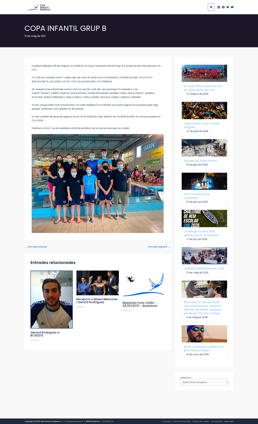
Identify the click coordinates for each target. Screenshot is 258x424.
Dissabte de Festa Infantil (200, 161)
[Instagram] (218, 7)
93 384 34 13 (108, 421)
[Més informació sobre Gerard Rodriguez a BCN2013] (51, 299)
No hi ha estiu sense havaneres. (197, 196)
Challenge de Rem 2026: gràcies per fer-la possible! (201, 233)
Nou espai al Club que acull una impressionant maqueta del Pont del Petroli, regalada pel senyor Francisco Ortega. (202, 307)
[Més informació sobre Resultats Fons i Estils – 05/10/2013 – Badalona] (144, 284)
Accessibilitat (216, 421)
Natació (34, 340)
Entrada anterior (36, 247)
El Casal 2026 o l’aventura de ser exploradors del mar (202, 88)
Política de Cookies (200, 421)
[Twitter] (227, 7)
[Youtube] (232, 7)
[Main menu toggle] (211, 7)
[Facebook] (223, 7)
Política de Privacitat (182, 421)
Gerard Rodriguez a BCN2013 (44, 333)
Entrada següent (159, 247)
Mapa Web (229, 421)
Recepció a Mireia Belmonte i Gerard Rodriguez (97, 300)
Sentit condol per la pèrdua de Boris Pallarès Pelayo (204, 348)
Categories (185, 378)
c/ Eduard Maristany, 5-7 (74, 421)
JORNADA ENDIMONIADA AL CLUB (204, 268)
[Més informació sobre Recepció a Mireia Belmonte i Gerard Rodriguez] (97, 282)
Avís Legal (166, 421)
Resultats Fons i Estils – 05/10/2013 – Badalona (140, 304)
